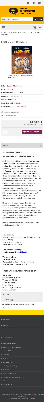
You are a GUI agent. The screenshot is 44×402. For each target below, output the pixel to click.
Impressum (6, 329)
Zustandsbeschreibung (11, 373)
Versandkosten (38, 124)
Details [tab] (5, 145)
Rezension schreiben (10, 116)
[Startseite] (28, 3)
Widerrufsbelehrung (10, 343)
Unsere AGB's (7, 351)
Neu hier (6, 370)
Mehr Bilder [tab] (7, 295)
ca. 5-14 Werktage (16, 86)
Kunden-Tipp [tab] (7, 300)
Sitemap (5, 381)
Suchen (38, 19)
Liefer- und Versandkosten (12, 347)
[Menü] (4, 27)
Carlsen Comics (20, 106)
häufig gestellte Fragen (11, 366)
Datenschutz (7, 384)
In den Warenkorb (32, 132)
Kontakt (5, 358)
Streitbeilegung (8, 362)
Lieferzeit (6, 325)
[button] (6, 19)
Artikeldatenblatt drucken (11, 112)
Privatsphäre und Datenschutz (13, 377)
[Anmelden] (34, 3)
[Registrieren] (40, 3)
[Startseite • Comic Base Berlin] (22, 11)
